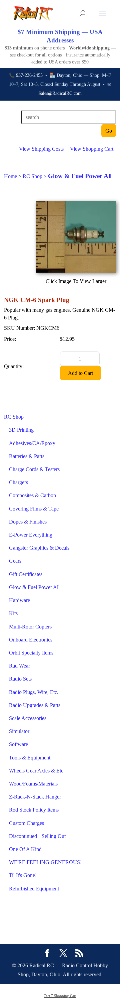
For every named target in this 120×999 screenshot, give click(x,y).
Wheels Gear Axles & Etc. (37, 770)
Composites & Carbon (32, 495)
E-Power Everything (30, 535)
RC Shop (14, 417)
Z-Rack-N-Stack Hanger (35, 797)
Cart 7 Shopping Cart (60, 996)
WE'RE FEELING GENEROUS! (45, 862)
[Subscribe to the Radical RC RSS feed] (79, 954)
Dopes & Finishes (28, 522)
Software (18, 744)
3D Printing (21, 430)
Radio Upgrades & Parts (34, 705)
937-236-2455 (29, 75)
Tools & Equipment (29, 757)
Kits (13, 613)
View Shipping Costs (41, 149)
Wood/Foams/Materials (33, 784)
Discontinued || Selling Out (37, 836)
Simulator (19, 731)
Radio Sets (20, 679)
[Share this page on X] (63, 954)
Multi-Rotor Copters (30, 626)
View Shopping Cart (91, 149)
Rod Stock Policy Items (34, 810)
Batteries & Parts (26, 456)
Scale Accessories (27, 718)
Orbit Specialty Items (31, 653)
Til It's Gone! (23, 875)
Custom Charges (26, 823)
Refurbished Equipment (34, 888)
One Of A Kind (25, 849)
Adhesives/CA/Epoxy (32, 443)
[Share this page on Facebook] (47, 954)
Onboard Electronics (30, 640)
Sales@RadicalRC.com (60, 93)
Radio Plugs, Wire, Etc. (33, 692)
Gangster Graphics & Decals (39, 548)
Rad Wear (19, 666)
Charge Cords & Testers (34, 469)
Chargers (18, 482)
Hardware (19, 600)
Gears (15, 561)
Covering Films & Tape (34, 509)
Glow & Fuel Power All (34, 587)
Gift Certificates (25, 574)
